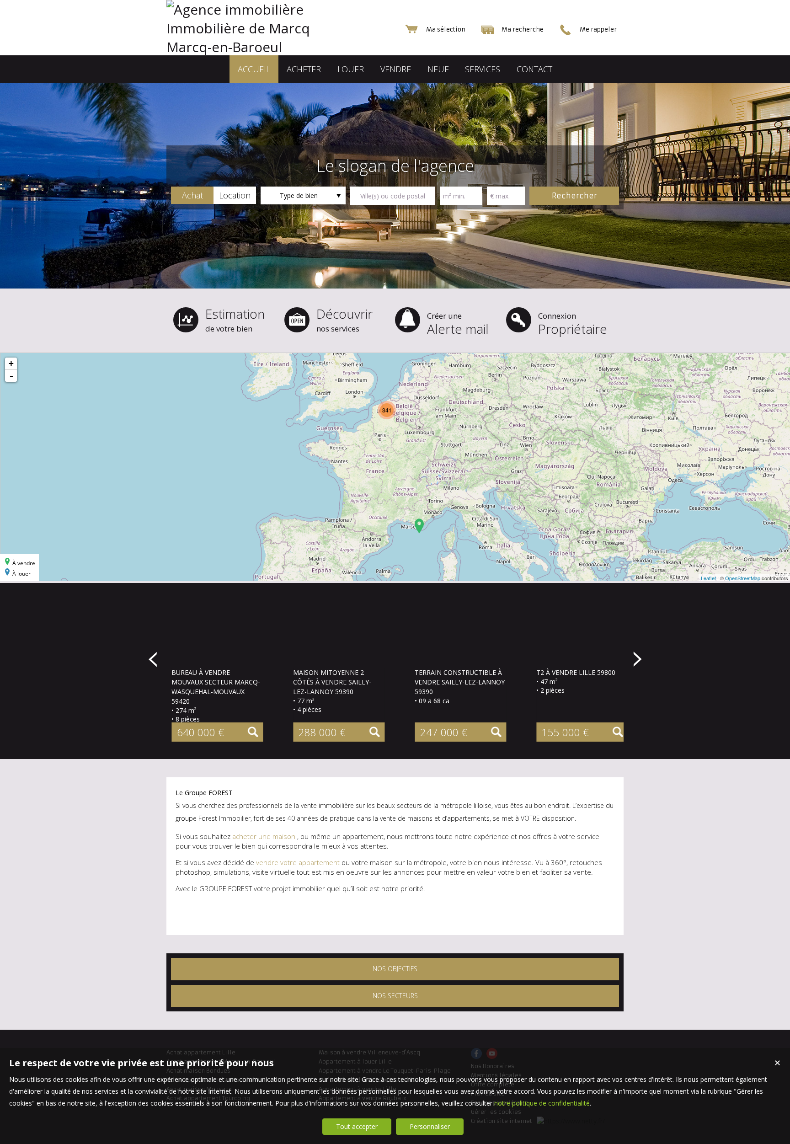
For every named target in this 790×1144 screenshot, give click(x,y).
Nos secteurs (395, 995)
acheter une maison (264, 836)
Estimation (235, 319)
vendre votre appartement (298, 862)
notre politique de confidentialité (542, 1103)
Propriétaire (572, 323)
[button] (192, 195)
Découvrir (344, 319)
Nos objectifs (395, 968)
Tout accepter (357, 1126)
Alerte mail (458, 323)
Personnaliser (430, 1126)
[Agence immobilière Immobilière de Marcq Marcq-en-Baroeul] (257, 46)
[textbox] (392, 196)
